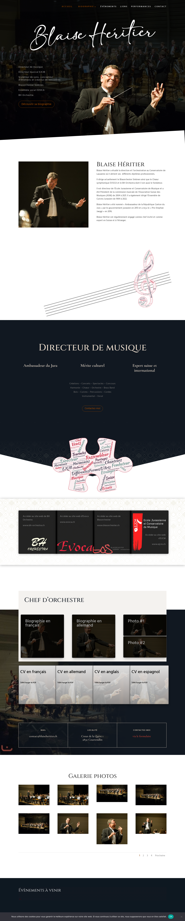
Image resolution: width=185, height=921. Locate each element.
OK (171, 916)
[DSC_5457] (151, 833)
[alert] (92, 898)
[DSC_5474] (112, 801)
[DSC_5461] (73, 833)
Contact (160, 7)
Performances (141, 7)
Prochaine (160, 856)
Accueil (67, 6)
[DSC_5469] (33, 833)
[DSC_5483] (73, 804)
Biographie (86, 7)
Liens (123, 7)
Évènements (108, 7)
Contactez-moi (92, 408)
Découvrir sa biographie (36, 104)
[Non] (181, 916)
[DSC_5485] (33, 804)
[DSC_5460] (112, 843)
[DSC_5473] (151, 804)
